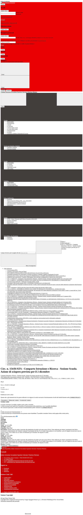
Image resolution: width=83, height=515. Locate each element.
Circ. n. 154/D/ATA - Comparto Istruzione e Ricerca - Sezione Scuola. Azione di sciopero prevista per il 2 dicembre (36, 334)
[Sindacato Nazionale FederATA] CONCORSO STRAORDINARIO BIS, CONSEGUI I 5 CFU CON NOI (35, 353)
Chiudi (2, 49)
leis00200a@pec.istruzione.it (21, 462)
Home (63, 241)
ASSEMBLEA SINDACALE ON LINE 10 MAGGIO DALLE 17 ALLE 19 (27, 293)
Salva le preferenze (13, 445)
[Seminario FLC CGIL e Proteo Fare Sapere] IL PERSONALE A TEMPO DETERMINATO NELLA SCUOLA (36, 276)
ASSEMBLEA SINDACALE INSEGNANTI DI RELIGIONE (23, 350)
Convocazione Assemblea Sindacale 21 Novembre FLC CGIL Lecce (24, 345)
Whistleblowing (8, 486)
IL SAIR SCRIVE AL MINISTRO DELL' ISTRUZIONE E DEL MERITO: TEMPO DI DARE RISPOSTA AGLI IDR (38, 343)
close (2, 106)
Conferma (8, 90)
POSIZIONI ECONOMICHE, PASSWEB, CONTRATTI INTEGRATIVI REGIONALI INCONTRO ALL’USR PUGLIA (39, 303)
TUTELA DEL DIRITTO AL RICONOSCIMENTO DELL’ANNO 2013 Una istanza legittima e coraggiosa (35, 310)
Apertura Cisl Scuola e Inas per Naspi (16, 271)
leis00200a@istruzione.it (20, 460)
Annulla (3, 90)
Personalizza (4, 400)
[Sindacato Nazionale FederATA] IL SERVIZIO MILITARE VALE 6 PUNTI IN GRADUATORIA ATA (34, 354)
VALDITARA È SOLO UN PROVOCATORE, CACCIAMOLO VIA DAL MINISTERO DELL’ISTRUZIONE (36, 305)
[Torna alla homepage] (41, 92)
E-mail (17, 37)
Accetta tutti (25, 400)
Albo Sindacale (65, 243)
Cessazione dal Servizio (13, 363)
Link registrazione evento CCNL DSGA (17, 361)
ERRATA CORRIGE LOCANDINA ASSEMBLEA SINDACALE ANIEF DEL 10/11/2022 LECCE (33, 356)
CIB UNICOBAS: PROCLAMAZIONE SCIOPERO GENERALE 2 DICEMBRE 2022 (30, 332)
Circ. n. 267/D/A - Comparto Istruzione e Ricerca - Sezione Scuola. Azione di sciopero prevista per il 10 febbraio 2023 (37, 313)
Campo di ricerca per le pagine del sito (10, 252)
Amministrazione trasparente (11, 489)
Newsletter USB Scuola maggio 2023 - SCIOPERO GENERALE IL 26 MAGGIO (28, 283)
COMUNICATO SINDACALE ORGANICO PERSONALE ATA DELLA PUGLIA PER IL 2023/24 (33, 294)
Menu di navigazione (31, 265)
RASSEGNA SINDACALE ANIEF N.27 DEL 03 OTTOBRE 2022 (25, 364)
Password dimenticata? (6, 17)
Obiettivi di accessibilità (10, 484)
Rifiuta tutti (14, 400)
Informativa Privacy (9, 480)
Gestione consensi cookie (10, 487)
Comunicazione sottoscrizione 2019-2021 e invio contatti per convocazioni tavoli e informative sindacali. (34, 318)
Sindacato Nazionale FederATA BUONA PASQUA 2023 (22, 297)
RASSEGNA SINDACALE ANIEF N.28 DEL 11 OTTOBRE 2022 (25, 357)
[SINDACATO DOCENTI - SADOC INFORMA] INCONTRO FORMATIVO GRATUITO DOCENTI (34, 277)
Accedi (3, 4)
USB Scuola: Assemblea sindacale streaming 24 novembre (22, 344)
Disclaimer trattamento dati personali (10, 501)
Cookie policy (7, 477)
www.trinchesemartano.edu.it (8, 416)
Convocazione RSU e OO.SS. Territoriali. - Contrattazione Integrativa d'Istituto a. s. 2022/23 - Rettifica (33, 312)
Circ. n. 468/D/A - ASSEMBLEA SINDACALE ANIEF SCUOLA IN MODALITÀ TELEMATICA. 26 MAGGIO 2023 (38, 280)
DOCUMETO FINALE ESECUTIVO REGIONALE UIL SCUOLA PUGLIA (28, 273)
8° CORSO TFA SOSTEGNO (15, 319)
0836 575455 (9, 459)
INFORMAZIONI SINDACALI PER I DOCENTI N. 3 (21, 359)
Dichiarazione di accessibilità (11, 483)
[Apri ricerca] (69, 99)
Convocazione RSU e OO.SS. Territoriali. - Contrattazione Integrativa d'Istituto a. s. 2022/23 (31, 360)
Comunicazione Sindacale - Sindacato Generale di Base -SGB (23, 281)
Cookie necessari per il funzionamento (11, 412)
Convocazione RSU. (12, 270)
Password (18, 14)
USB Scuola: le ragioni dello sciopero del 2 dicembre (20, 338)
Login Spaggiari (42, 40)
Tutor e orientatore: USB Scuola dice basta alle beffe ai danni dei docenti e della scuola (29, 287)
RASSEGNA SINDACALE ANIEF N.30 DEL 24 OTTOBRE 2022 (25, 351)
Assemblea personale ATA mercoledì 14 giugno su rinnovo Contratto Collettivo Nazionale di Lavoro (33, 274)
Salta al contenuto (5, 1)
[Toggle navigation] (13, 99)
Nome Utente (19, 12)
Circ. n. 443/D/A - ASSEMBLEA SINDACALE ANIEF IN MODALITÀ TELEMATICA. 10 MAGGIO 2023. (36, 289)
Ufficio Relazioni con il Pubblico (12, 482)
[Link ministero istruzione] (8, 2)
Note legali (6, 479)
